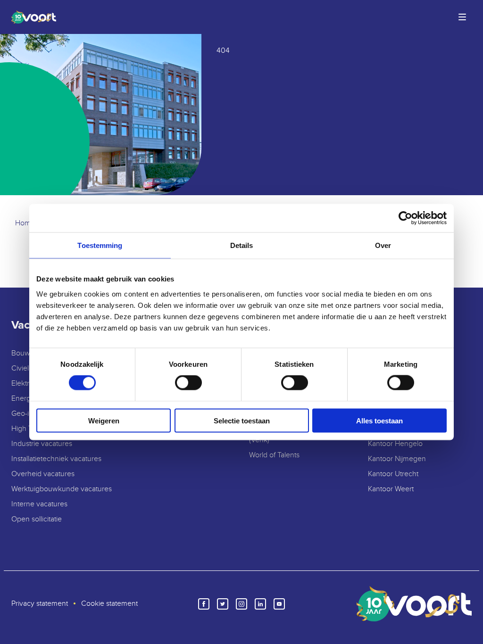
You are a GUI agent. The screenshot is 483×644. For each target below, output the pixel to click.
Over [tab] (383, 245)
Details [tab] (241, 245)
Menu (462, 17)
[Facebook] (203, 604)
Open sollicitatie (36, 519)
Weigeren (103, 420)
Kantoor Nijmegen (397, 458)
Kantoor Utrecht (393, 474)
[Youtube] (279, 604)
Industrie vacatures (41, 443)
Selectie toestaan (242, 420)
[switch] (188, 382)
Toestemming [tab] (99, 245)
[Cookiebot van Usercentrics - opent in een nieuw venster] (405, 218)
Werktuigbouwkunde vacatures (61, 489)
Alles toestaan (379, 420)
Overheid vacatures (43, 474)
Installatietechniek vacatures (56, 458)
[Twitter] (222, 604)
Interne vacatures (39, 504)
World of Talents (274, 455)
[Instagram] (241, 604)
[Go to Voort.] (25, 223)
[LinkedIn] (260, 604)
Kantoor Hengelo (395, 443)
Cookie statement (109, 603)
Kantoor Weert (391, 489)
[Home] (32, 17)
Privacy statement (39, 603)
